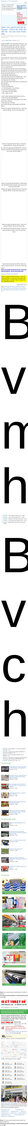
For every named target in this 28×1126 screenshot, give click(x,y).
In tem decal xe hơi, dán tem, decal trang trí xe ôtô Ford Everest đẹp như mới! (17, 833)
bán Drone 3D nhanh (9, 286)
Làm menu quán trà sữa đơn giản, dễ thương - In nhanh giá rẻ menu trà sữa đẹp (14, 910)
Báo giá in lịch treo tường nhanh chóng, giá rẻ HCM (17, 802)
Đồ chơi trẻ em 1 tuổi (13, 760)
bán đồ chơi (18, 286)
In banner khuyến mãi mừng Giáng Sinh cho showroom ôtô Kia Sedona (18, 859)
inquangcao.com (5, 1109)
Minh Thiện (8, 40)
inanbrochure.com (5, 1114)
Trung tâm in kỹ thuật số (7, 1102)
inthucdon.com (14, 1111)
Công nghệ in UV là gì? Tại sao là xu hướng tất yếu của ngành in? (18, 767)
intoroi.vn (23, 1111)
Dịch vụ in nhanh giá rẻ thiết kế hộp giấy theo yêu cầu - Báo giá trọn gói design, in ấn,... (17, 812)
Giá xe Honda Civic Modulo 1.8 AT (15, 520)
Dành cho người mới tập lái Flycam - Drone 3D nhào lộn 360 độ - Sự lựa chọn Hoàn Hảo (13, 30)
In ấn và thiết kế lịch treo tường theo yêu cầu (14, 966)
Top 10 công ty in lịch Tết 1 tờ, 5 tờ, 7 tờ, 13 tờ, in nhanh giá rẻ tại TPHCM (17, 785)
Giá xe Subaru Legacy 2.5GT (14, 517)
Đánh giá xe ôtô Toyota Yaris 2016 (15, 518)
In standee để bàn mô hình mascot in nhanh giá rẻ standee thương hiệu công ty (14, 892)
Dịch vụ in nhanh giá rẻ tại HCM (17, 840)
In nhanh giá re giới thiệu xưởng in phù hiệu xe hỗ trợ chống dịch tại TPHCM (14, 929)
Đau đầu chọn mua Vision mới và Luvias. (17, 522)
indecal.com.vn (5, 1113)
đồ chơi (18, 289)
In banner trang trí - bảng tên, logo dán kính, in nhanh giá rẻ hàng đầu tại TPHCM (17, 777)
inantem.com (13, 1113)
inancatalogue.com (19, 1114)
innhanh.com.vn (20, 1109)
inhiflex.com (11, 1116)
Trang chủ (3, 1)
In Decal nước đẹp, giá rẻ (15, 849)
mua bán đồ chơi (7, 288)
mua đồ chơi (12, 289)
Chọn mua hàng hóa (13, 1)
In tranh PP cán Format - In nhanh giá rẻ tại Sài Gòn (14, 947)
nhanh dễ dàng (8, 1105)
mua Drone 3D (16, 288)
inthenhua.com (5, 1111)
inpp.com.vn (4, 1116)
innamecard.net (22, 1113)
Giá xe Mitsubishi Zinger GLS (14, 515)
